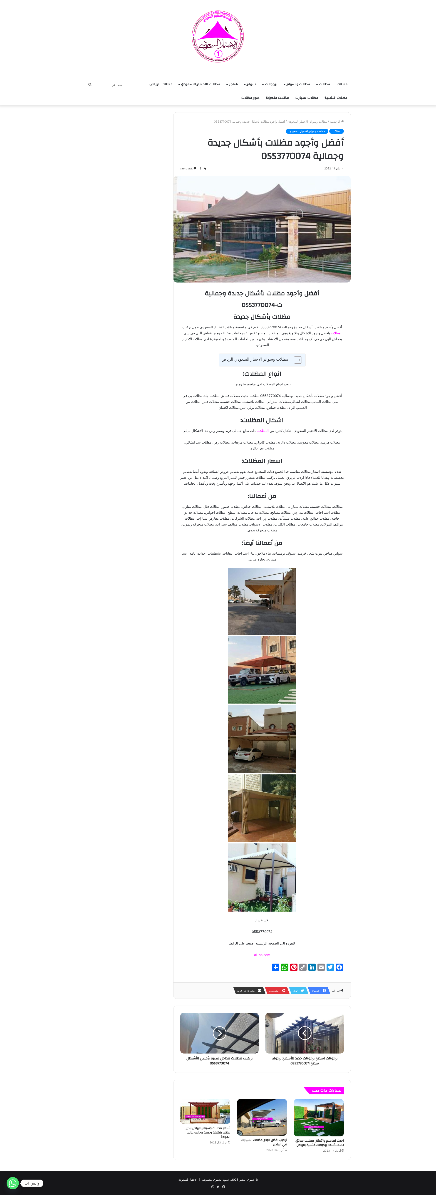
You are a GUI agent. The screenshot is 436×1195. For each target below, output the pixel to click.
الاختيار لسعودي (187, 1179)
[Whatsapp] (13, 1183)
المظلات (263, 431)
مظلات (342, 85)
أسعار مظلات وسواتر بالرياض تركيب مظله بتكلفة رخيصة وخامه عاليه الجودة (207, 1132)
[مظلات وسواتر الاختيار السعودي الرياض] (218, 36)
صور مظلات (250, 98)
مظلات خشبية (336, 98)
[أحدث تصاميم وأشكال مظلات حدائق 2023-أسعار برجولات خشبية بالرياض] (319, 1117)
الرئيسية (335, 121)
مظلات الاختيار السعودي (200, 85)
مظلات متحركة (277, 98)
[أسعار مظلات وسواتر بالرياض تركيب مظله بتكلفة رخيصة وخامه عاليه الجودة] (205, 1111)
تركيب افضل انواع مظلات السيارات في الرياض (264, 1142)
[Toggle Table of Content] (295, 360)
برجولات (271, 85)
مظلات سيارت (306, 98)
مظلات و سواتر (298, 85)
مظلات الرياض (160, 85)
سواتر (251, 85)
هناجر (233, 85)
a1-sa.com (262, 955)
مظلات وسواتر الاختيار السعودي (307, 121)
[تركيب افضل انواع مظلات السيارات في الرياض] (262, 1117)
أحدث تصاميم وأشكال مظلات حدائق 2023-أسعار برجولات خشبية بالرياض (319, 1143)
